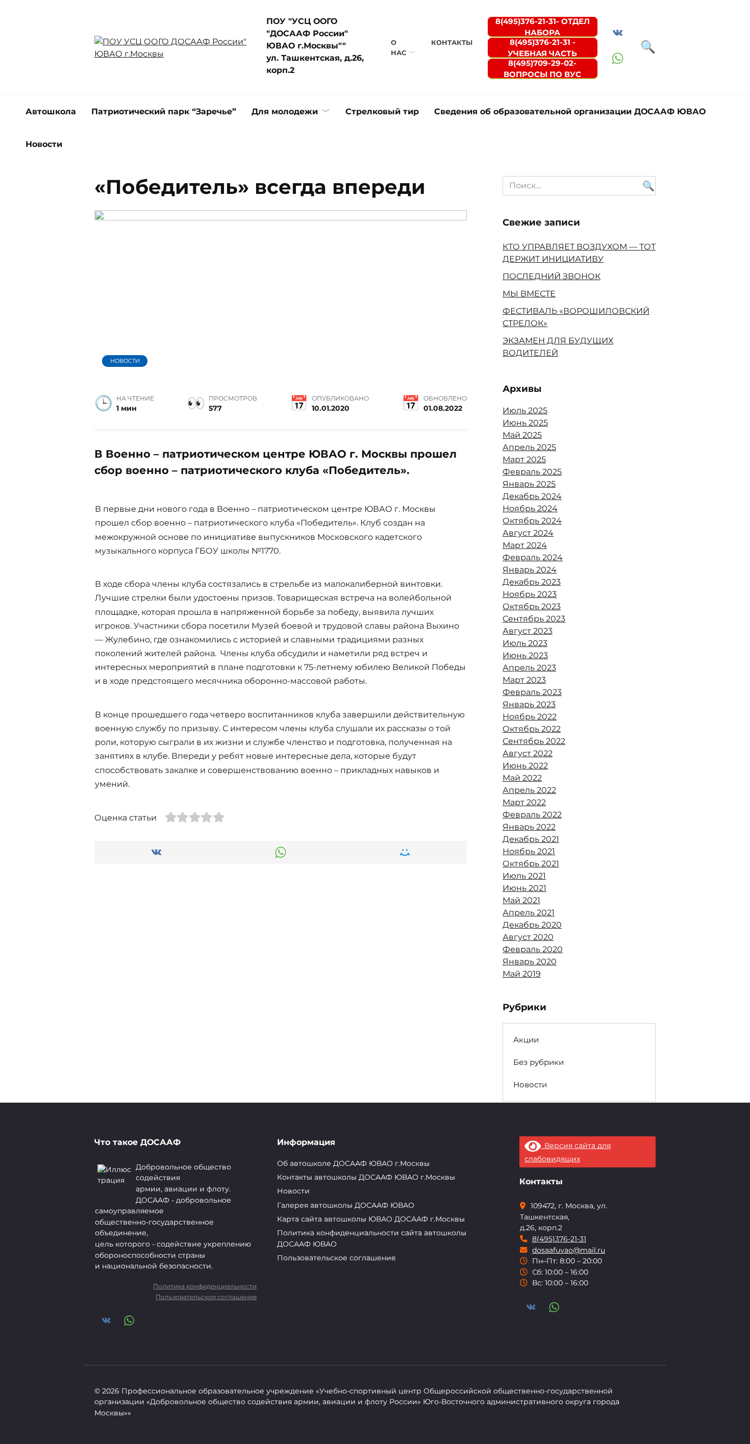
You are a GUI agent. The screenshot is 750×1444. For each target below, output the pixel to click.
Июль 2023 (525, 643)
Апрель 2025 (529, 447)
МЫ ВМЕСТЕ (529, 293)
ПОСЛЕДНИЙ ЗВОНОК (552, 276)
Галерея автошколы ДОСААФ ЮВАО (345, 1205)
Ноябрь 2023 (530, 594)
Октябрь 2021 (531, 863)
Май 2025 (522, 435)
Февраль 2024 (533, 557)
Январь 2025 (529, 484)
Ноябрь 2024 (530, 508)
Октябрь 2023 (532, 606)
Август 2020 (528, 937)
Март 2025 (524, 459)
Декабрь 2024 (532, 496)
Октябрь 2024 (532, 521)
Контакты (451, 42)
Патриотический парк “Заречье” (163, 111)
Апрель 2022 (529, 790)
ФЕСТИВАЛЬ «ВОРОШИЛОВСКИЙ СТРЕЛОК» (593, 1246)
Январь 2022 (529, 827)
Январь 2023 (529, 704)
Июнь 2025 (525, 423)
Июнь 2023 (525, 655)
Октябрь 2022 (532, 729)
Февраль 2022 (532, 814)
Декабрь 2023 (532, 582)
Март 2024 (525, 545)
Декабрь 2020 (532, 925)
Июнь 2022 (525, 765)
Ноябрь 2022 (530, 716)
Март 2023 (524, 680)
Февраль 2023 (532, 692)
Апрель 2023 (529, 668)
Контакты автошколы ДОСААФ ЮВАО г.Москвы (366, 1177)
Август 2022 (528, 753)
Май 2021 (521, 900)
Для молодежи (285, 111)
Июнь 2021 (524, 888)
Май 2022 (522, 778)
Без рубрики (538, 1062)
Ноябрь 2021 (529, 851)
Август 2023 (528, 631)
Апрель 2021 (529, 912)
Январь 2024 (530, 570)
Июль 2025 (525, 410)
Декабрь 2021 (531, 839)
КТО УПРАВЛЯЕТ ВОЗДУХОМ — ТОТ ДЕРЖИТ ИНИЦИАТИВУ (157, 1250)
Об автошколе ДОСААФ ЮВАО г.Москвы (353, 1163)
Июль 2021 (524, 876)
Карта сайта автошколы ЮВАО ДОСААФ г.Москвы (371, 1219)
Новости (44, 144)
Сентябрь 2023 (534, 619)
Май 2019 (522, 974)
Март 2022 (524, 802)
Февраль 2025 (532, 472)
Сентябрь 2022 (534, 741)
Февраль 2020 (533, 949)
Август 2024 (528, 533)
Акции (526, 1039)
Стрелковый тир (382, 111)
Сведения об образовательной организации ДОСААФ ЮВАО (570, 111)
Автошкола (51, 111)
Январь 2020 (530, 961)
